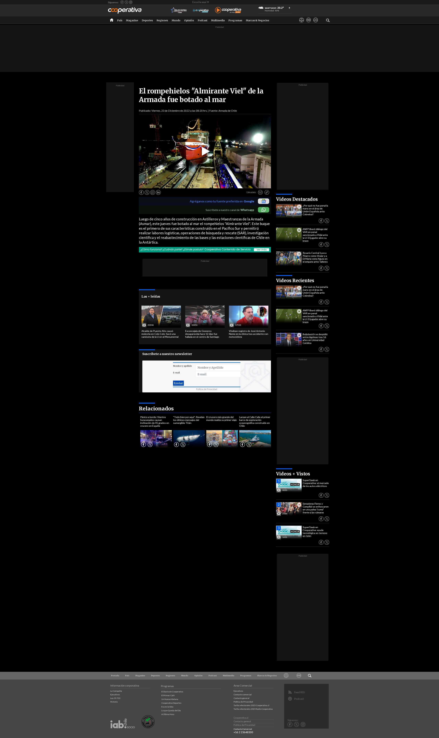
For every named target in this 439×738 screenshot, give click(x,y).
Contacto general (241, 698)
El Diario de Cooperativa (172, 691)
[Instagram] (130, 2)
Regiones (162, 20)
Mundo (176, 20)
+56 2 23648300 (243, 732)
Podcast (202, 20)
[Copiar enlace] (266, 192)
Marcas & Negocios (257, 20)
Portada (115, 675)
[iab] (122, 732)
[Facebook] (122, 2)
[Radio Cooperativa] (228, 10)
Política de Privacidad (206, 389)
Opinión (189, 20)
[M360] (308, 23)
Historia (114, 701)
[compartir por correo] (260, 192)
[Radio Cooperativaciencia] (201, 10)
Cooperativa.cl (241, 717)
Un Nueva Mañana (169, 699)
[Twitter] (126, 2)
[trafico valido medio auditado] (148, 727)
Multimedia (218, 20)
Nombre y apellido (182, 366)
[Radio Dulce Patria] (179, 10)
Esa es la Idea (167, 706)
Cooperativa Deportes (171, 703)
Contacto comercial (243, 694)
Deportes (147, 20)
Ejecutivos (115, 694)
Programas (235, 20)
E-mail (176, 372)
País (119, 20)
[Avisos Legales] (301, 23)
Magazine (132, 20)
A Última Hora (167, 714)
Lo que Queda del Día (171, 710)
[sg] (315, 23)
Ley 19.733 (115, 698)
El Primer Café (168, 695)
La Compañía (116, 691)
